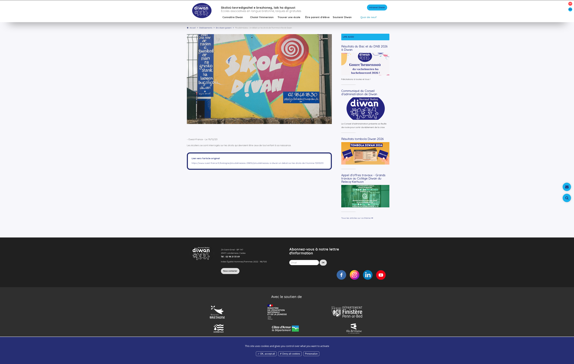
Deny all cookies (291, 353)
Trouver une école (289, 17)
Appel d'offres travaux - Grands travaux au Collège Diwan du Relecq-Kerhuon (363, 178)
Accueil (193, 28)
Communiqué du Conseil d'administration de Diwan (359, 92)
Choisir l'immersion (262, 17)
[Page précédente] (188, 28)
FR (570, 4)
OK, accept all (267, 353)
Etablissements (206, 28)
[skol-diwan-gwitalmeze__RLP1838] (259, 78)
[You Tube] (381, 275)
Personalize (311, 353)
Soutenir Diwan (342, 17)
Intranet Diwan (377, 7)
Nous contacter (230, 271)
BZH (570, 9)
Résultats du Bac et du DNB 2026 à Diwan (364, 48)
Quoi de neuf (368, 17)
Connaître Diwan (232, 17)
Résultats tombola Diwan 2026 (362, 139)
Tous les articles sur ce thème (356, 218)
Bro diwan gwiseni (224, 28)
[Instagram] (354, 275)
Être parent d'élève (317, 17)
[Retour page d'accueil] (202, 10)
